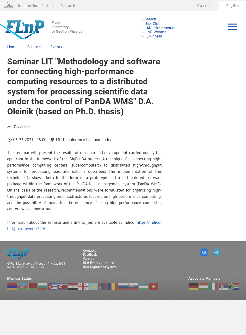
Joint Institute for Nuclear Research (46, 5)
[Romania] (113, 286)
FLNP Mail (153, 36)
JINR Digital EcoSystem (100, 267)
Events (56, 47)
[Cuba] (52, 286)
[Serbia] (223, 286)
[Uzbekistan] (143, 286)
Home (12, 47)
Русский (204, 5)
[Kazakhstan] (93, 286)
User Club (152, 24)
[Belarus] (32, 286)
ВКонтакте (204, 252)
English (232, 5)
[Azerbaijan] (22, 286)
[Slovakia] (133, 286)
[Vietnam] (153, 286)
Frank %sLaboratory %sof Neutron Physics (17, 253)
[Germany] (193, 286)
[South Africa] (234, 286)
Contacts (89, 250)
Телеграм (217, 252)
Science (34, 47)
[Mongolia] (103, 286)
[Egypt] (73, 286)
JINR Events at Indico (98, 263)
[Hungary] (203, 286)
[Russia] (123, 286)
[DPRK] (63, 286)
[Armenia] (12, 286)
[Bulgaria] (42, 286)
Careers (88, 258)
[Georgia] (83, 286)
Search (150, 19)
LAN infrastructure (159, 28)
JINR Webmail (156, 32)
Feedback (90, 254)
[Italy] (213, 286)
